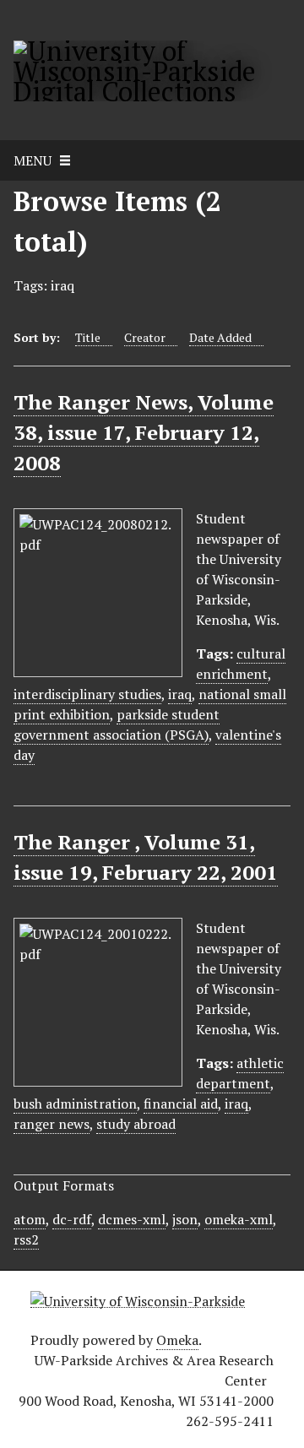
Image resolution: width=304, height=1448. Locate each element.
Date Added (220, 337)
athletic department (240, 1073)
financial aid (181, 1103)
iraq (180, 694)
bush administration (75, 1103)
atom (30, 1219)
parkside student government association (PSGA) (117, 724)
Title (87, 337)
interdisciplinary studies (87, 694)
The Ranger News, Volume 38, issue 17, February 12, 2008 (144, 432)
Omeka (177, 1340)
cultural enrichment (240, 663)
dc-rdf (71, 1219)
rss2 (26, 1239)
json (185, 1219)
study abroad (136, 1123)
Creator (145, 337)
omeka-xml (238, 1219)
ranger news (52, 1123)
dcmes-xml (132, 1219)
